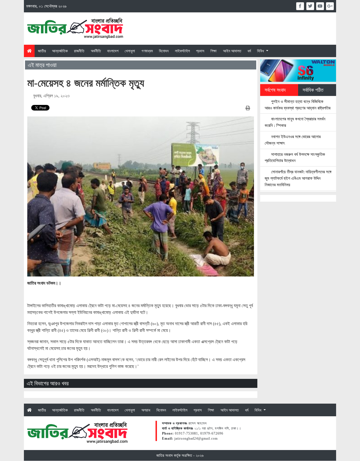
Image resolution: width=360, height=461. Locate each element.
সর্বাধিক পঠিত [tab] (313, 90)
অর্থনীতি (96, 51)
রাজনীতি (79, 51)
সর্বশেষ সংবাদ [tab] (275, 90)
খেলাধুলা (130, 51)
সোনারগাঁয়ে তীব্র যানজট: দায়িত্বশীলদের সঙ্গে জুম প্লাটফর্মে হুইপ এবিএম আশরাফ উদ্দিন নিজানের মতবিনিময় (298, 178)
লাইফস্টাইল (182, 51)
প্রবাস (200, 51)
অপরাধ (145, 410)
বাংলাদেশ (112, 51)
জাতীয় (42, 51)
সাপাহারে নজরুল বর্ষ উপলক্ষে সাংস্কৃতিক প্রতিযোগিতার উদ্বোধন (295, 157)
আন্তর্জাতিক (60, 51)
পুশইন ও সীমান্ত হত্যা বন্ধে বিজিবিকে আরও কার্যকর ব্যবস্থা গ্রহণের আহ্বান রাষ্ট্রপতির (297, 104)
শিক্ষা (213, 51)
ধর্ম (249, 51)
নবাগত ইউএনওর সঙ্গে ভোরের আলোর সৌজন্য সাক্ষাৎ (293, 139)
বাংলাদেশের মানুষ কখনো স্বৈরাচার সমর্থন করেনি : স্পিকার (295, 122)
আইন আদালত (232, 51)
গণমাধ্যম (147, 51)
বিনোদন (163, 51)
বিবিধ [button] (261, 51)
